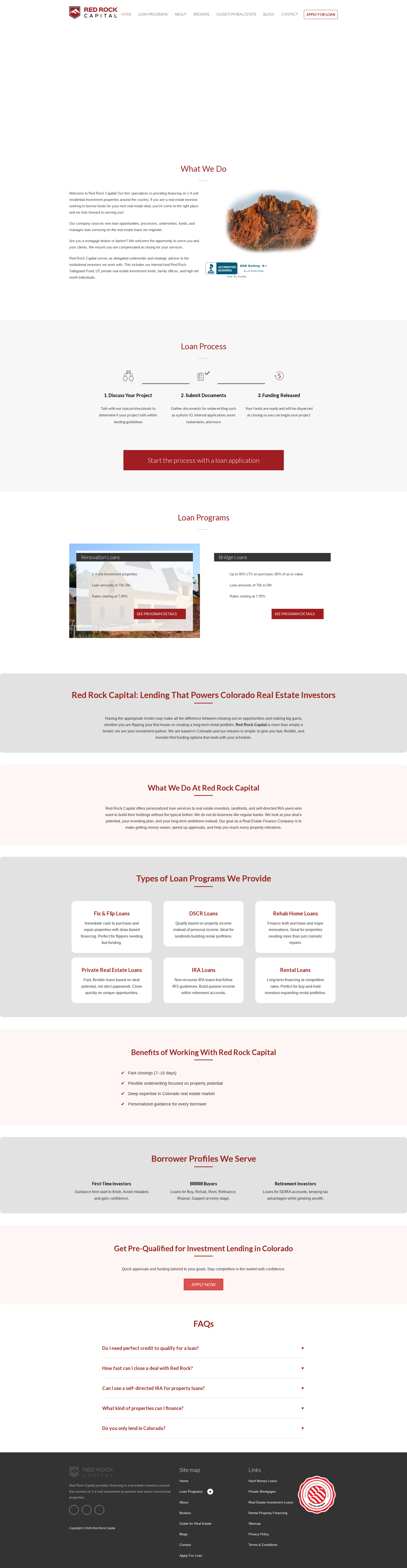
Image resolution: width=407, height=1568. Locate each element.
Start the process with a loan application (204, 460)
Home (126, 14)
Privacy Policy (258, 1534)
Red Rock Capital (104, 1528)
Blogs (268, 14)
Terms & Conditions (262, 1545)
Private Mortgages (262, 1491)
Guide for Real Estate (236, 14)
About (181, 14)
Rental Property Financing (267, 1513)
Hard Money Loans (262, 1481)
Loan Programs (153, 14)
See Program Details (157, 614)
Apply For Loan (320, 14)
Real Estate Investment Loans (270, 1502)
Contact (289, 14)
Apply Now (203, 1284)
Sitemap (254, 1523)
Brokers (201, 14)
